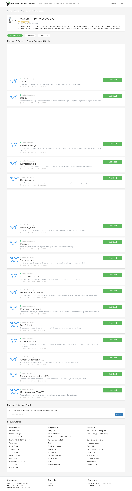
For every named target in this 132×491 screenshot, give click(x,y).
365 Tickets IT (14, 449)
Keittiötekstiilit (28, 164)
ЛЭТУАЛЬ (13, 465)
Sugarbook (91, 452)
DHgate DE (52, 458)
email (21, 485)
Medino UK (52, 452)
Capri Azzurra (27, 180)
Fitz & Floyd (13, 446)
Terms (49, 488)
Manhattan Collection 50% (34, 376)
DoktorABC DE (53, 449)
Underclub (13, 443)
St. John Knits (14, 431)
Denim (24, 98)
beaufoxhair (91, 437)
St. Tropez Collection (31, 276)
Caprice (24, 81)
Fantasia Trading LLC (55, 440)
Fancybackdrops (15, 434)
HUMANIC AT (92, 465)
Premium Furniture (30, 309)
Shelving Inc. (13, 452)
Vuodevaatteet (28, 341)
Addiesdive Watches (16, 437)
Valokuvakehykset (30, 145)
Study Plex (52, 431)
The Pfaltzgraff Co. (54, 446)
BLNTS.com (13, 468)
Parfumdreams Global (17, 462)
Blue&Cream (91, 462)
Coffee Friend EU (93, 458)
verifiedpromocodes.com (102, 483)
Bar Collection (27, 325)
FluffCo (50, 443)
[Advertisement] (66, 60)
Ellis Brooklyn (91, 428)
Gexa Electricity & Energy (96, 440)
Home (113, 4)
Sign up (118, 415)
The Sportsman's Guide (95, 449)
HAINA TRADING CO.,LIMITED (20, 440)
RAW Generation (54, 465)
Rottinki (24, 244)
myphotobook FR (54, 455)
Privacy (50, 486)
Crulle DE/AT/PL (15, 455)
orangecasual (53, 428)
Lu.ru (50, 462)
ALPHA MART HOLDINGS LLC (59, 437)
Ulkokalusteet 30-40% (32, 392)
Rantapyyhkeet (28, 227)
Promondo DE (14, 428)
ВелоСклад (13, 458)
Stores (122, 4)
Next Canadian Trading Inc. (96, 431)
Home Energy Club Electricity (97, 434)
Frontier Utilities (54, 434)
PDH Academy (92, 455)
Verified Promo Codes (22, 3)
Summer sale (27, 260)
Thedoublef (91, 446)
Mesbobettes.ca (93, 443)
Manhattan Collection (31, 292)
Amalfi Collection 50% (32, 359)
